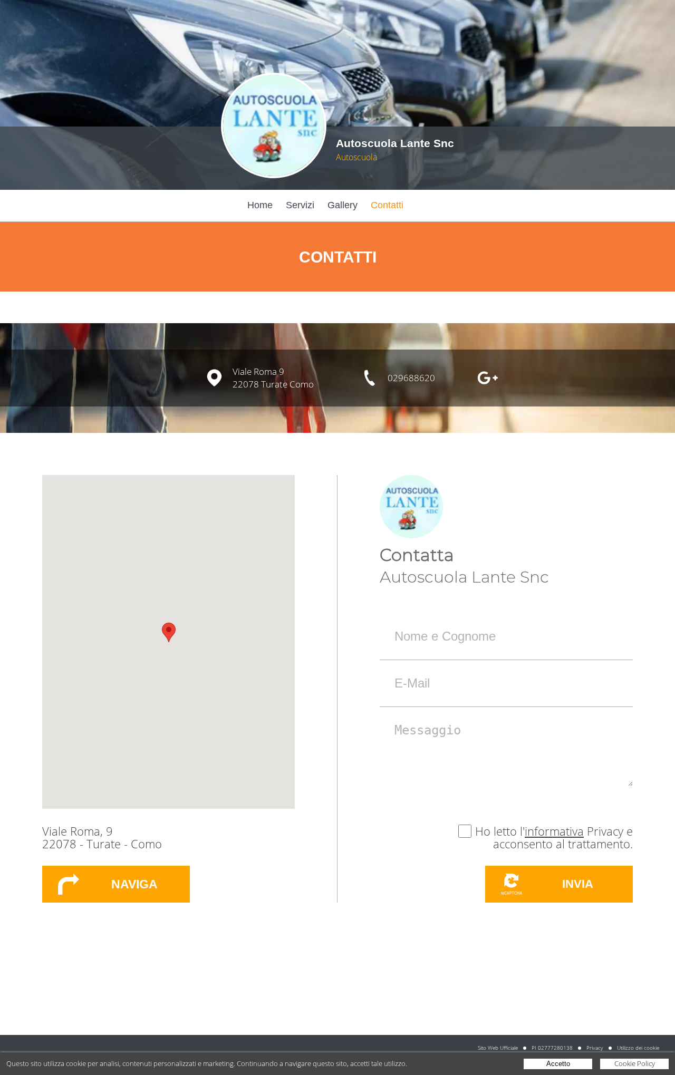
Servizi (300, 205)
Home (260, 205)
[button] (169, 632)
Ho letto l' (500, 831)
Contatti (387, 205)
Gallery (342, 205)
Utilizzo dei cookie (638, 1047)
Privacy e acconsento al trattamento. (563, 837)
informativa (554, 831)
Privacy (594, 1047)
